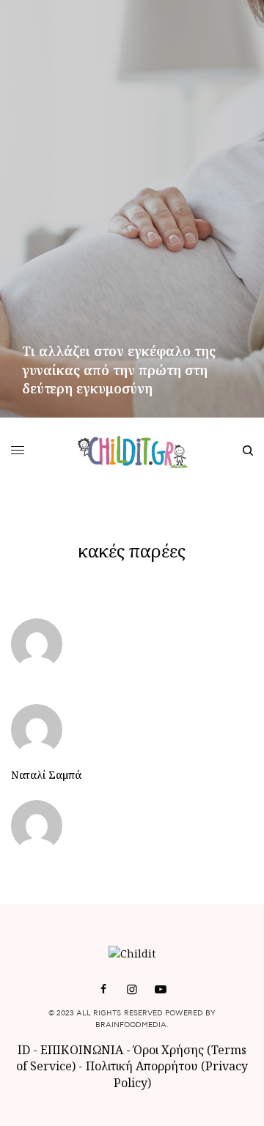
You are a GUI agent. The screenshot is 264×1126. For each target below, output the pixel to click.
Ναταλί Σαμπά (46, 775)
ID (24, 1050)
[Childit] (132, 450)
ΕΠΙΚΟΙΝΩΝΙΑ (83, 1050)
